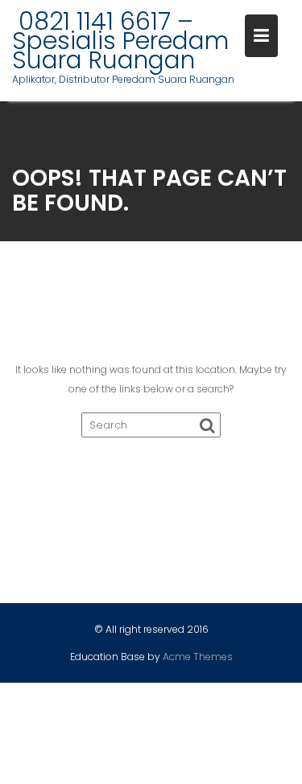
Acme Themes (198, 656)
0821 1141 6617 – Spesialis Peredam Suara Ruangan (120, 40)
